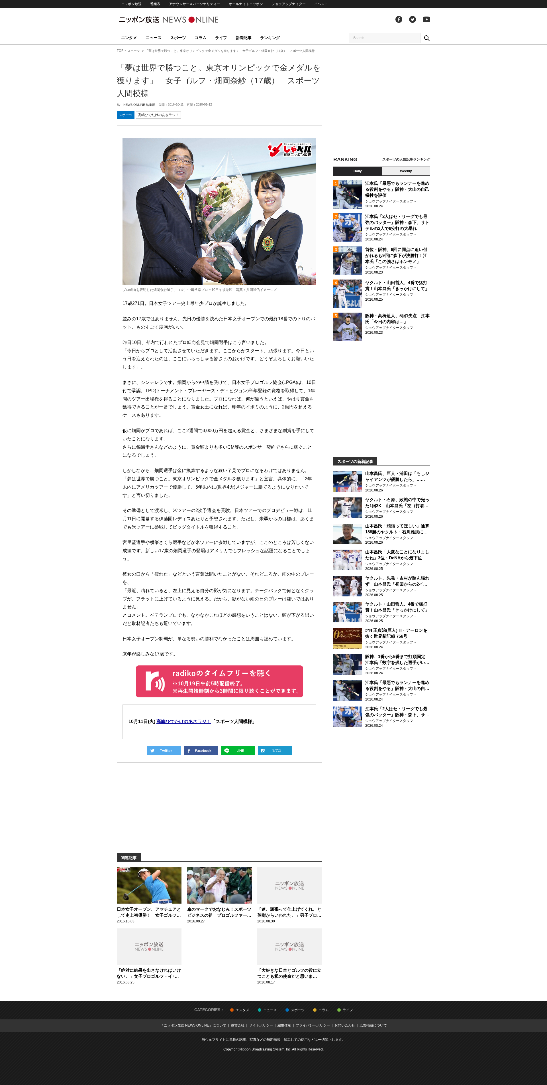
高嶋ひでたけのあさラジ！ (158, 115)
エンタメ (129, 37)
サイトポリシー (261, 1025)
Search (426, 38)
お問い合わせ (344, 1025)
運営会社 (237, 1025)
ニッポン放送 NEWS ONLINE (179, 20)
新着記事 (244, 37)
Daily (358, 171)
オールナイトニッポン (246, 4)
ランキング (270, 37)
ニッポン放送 (131, 4)
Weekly (406, 171)
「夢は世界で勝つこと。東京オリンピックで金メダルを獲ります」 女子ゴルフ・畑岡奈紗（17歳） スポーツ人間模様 (219, 80)
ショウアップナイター (289, 4)
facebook (398, 19)
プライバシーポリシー (313, 1025)
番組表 (155, 4)
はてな (275, 750)
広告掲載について (373, 1025)
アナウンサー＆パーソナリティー (194, 4)
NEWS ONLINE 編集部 (139, 104)
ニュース (154, 37)
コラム (201, 37)
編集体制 (284, 1025)
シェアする (201, 750)
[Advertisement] (381, 101)
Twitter (412, 19)
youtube (426, 19)
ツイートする (164, 750)
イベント (321, 4)
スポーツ (178, 37)
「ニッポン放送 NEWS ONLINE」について (193, 1025)
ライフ (221, 37)
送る (238, 750)
